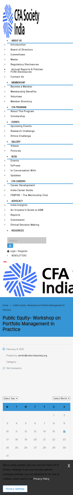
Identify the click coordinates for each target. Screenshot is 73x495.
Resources (18, 230)
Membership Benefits (23, 91)
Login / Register (18, 251)
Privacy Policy (41, 478)
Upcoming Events (21, 126)
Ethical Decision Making (25, 224)
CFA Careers (19, 181)
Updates (16, 175)
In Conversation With (23, 170)
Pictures (16, 150)
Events (15, 122)
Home (5, 305)
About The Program (22, 111)
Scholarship (18, 116)
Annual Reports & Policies (27, 69)
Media (14, 59)
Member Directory (21, 101)
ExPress (15, 165)
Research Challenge (23, 131)
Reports (15, 215)
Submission (18, 220)
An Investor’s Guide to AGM (27, 210)
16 (64, 431)
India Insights (19, 205)
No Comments (14, 368)
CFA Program (19, 107)
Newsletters (19, 255)
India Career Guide (22, 190)
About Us (17, 40)
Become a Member (21, 86)
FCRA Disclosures (21, 71)
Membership (18, 82)
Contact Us (17, 76)
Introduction (18, 44)
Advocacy (17, 200)
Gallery (16, 141)
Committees (18, 54)
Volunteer (16, 96)
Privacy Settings (15, 488)
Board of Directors (22, 49)
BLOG (14, 156)
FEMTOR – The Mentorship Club (29, 195)
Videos (15, 145)
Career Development (23, 185)
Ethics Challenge (21, 136)
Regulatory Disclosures (25, 64)
